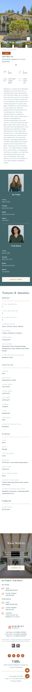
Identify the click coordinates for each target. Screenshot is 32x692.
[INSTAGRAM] (13, 655)
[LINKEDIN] (18, 655)
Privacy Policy (16, 681)
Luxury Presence (16, 667)
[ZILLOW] (22, 655)
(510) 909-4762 (7, 208)
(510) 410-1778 (7, 259)
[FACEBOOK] (9, 655)
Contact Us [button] (16, 568)
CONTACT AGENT (16, 279)
